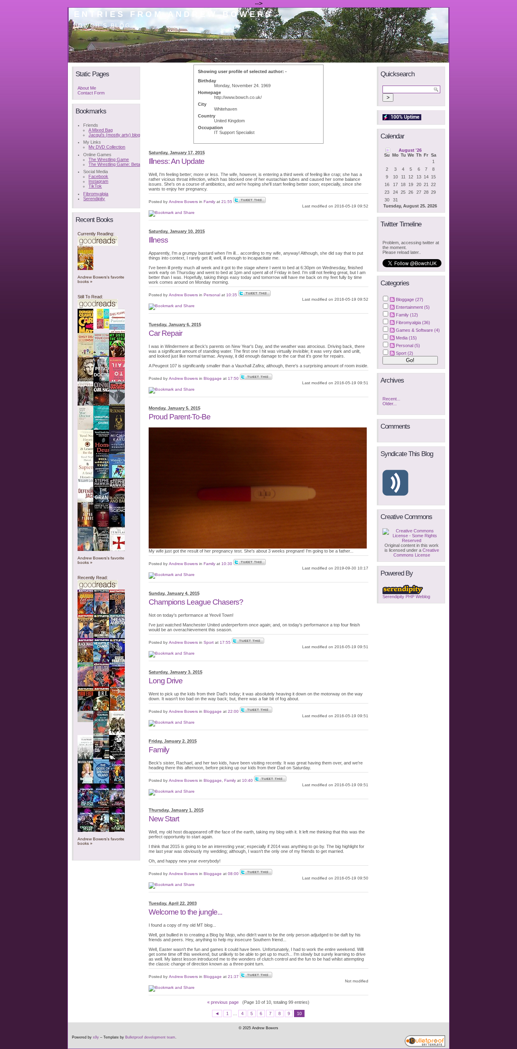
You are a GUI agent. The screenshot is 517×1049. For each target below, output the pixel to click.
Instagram (98, 181)
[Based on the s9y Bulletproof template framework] (425, 1045)
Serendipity (94, 198)
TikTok (95, 186)
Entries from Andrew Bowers (173, 14)
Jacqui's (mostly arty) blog (114, 134)
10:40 (247, 780)
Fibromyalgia (95, 193)
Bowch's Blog (102, 25)
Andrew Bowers (183, 201)
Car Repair (165, 333)
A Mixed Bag (100, 130)
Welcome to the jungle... (185, 912)
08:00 (233, 873)
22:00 (233, 711)
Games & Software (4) (418, 330)
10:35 (231, 295)
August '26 (410, 150)
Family (209, 201)
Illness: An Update (176, 161)
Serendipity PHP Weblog (406, 596)
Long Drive (166, 680)
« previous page (223, 1002)
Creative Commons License (416, 552)
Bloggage (213, 378)
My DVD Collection (106, 146)
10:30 (226, 563)
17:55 (225, 642)
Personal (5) (408, 345)
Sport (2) (404, 353)
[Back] (388, 149)
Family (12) (407, 314)
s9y (96, 1037)
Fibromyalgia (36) (413, 322)
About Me (87, 88)
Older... (389, 403)
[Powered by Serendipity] (402, 592)
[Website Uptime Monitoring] (401, 118)
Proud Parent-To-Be (179, 416)
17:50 (233, 378)
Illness (158, 240)
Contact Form (91, 92)
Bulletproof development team (150, 1037)
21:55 (226, 201)
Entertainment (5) (413, 307)
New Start (164, 818)
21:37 (233, 976)
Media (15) (406, 337)
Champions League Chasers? (196, 602)
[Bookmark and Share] (172, 212)
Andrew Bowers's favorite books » (101, 279)
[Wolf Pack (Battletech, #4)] (88, 720)
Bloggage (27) (409, 299)
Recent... (391, 398)
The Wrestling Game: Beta (114, 164)
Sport (209, 642)
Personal (212, 295)
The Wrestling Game (108, 159)
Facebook (98, 176)
